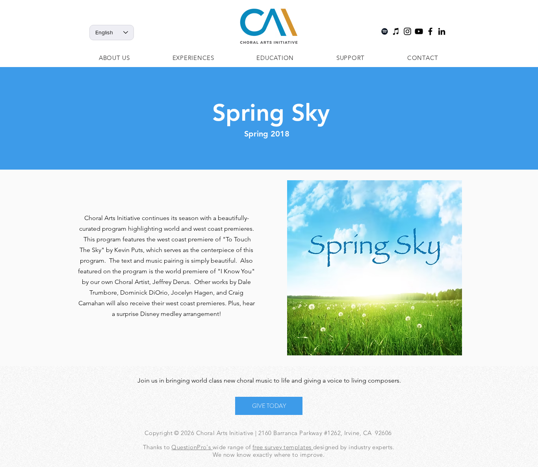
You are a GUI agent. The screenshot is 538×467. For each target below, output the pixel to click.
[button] (114, 57)
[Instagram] (407, 31)
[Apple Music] (396, 31)
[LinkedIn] (442, 31)
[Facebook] (430, 31)
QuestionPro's (191, 447)
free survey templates (282, 447)
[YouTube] (419, 31)
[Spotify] (385, 31)
